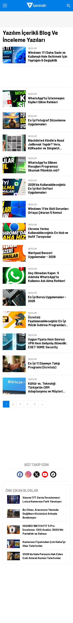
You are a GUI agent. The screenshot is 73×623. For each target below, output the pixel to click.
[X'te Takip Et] (36, 474)
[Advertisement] (36, 77)
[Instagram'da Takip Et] (28, 474)
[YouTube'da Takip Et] (45, 474)
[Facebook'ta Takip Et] (20, 474)
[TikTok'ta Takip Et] (53, 474)
